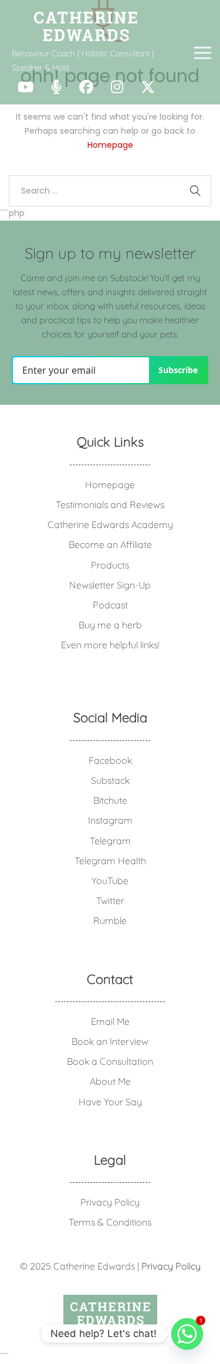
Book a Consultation (110, 1061)
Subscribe (178, 369)
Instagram (110, 820)
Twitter (110, 900)
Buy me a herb (110, 625)
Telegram (110, 841)
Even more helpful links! (110, 645)
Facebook (110, 760)
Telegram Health (110, 861)
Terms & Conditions (110, 1222)
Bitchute (110, 800)
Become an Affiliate (110, 544)
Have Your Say (110, 1102)
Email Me (110, 1021)
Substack (110, 780)
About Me (110, 1081)
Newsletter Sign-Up (110, 585)
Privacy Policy (110, 1202)
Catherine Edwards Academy (110, 524)
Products (110, 565)
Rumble (110, 920)
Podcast (110, 605)
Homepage (110, 145)
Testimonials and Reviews (110, 504)
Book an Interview (110, 1041)
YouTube (110, 880)
